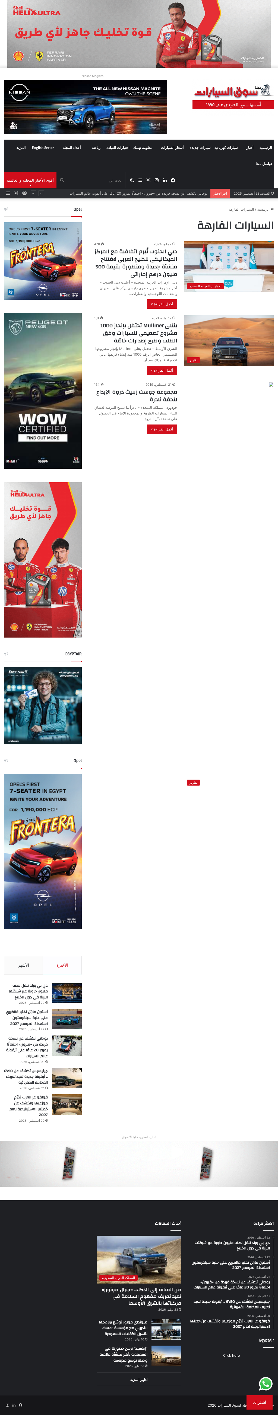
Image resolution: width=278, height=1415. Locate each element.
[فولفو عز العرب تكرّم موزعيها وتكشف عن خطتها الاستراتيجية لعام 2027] (67, 1104)
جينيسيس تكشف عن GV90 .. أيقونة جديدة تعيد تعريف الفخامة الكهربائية (153, 193)
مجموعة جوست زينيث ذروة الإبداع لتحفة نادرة (136, 395)
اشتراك (259, 1402)
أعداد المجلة (72, 148)
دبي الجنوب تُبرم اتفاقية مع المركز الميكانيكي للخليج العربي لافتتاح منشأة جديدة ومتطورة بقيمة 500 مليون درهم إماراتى (135, 262)
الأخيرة (62, 965)
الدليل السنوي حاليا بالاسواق (139, 1137)
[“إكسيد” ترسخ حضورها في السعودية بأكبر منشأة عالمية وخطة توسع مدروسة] (166, 1356)
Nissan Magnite (92, 76)
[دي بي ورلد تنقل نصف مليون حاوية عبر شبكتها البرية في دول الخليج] (67, 993)
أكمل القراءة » (162, 304)
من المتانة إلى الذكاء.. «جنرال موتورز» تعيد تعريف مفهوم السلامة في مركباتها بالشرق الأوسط (141, 1296)
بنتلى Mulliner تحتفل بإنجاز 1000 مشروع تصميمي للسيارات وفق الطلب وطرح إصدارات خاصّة (138, 333)
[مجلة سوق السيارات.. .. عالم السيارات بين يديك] (233, 97)
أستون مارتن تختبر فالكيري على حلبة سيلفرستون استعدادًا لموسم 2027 (27, 1017)
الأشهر (23, 965)
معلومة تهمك (142, 148)
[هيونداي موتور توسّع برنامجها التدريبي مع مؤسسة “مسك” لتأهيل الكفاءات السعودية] (166, 1329)
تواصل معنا (264, 164)
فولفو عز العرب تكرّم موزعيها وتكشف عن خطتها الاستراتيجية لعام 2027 (29, 1106)
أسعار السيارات (172, 148)
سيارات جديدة (200, 148)
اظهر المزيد (139, 1379)
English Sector (43, 148)
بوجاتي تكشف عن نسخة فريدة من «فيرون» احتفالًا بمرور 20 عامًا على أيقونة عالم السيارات (27, 1047)
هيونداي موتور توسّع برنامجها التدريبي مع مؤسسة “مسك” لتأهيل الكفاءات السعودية (123, 1328)
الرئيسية (266, 148)
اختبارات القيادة (117, 148)
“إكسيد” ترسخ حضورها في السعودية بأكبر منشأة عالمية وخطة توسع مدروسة (123, 1354)
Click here (231, 1355)
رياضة (96, 148)
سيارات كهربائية (226, 148)
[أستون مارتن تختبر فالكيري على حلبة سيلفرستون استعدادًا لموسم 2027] (67, 1019)
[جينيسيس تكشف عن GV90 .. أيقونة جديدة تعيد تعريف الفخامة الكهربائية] (67, 1078)
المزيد (21, 148)
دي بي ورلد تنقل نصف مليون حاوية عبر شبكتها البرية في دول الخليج (28, 991)
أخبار (250, 148)
